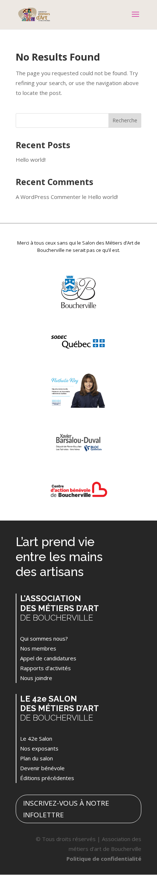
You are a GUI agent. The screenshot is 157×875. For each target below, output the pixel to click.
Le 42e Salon (36, 738)
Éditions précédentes (47, 778)
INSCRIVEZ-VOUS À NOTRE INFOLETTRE (66, 809)
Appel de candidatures (48, 658)
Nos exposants (39, 748)
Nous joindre (36, 678)
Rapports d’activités (45, 668)
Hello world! (31, 159)
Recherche (124, 120)
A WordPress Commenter (48, 196)
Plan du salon (36, 758)
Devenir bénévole (42, 768)
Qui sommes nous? (44, 638)
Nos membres (38, 648)
